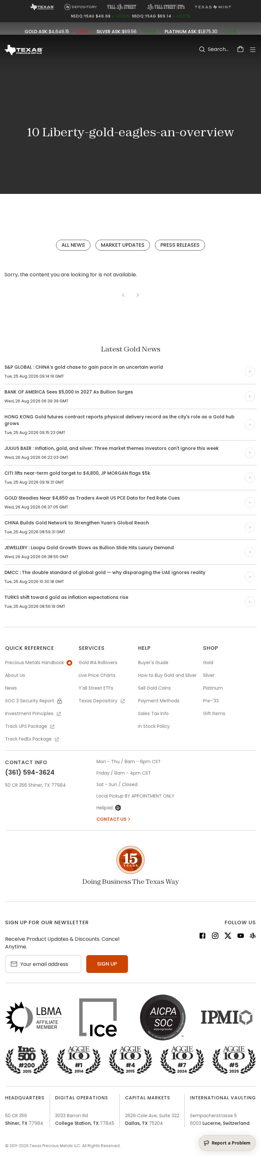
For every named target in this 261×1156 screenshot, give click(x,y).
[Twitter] (228, 937)
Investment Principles (29, 713)
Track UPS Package (26, 726)
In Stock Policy (154, 726)
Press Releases (180, 245)
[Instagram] (215, 937)
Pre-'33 (211, 701)
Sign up (107, 964)
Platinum (213, 688)
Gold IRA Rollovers (98, 662)
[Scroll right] (250, 371)
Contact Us (111, 819)
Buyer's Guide (153, 662)
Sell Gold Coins (154, 688)
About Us (15, 675)
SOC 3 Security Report (29, 701)
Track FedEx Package (28, 739)
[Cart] (240, 49)
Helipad (104, 808)
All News (73, 245)
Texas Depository (98, 701)
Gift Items (214, 713)
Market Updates (123, 245)
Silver (209, 675)
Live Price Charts (97, 675)
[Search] (202, 49)
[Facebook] (202, 937)
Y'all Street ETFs (96, 688)
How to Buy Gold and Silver (167, 675)
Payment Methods (159, 701)
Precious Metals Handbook (34, 662)
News (11, 688)
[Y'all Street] (253, 937)
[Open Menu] (252, 49)
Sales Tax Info (153, 713)
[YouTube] (240, 937)
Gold (208, 662)
